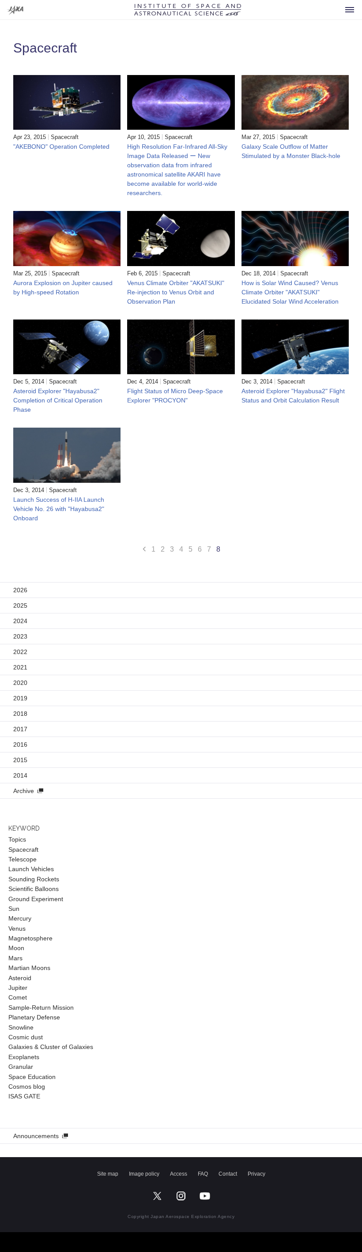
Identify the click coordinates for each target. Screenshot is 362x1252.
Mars (15, 958)
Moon (16, 947)
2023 (20, 636)
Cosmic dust (25, 1037)
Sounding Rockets (33, 879)
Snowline (21, 1027)
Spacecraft (65, 137)
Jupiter (17, 987)
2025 (20, 605)
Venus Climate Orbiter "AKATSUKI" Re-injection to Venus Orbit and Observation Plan (175, 292)
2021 (20, 667)
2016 (20, 744)
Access (178, 1174)
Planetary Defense (34, 1017)
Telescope (22, 859)
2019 (20, 698)
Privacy (256, 1174)
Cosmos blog (26, 1086)
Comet (17, 997)
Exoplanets (23, 1056)
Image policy (144, 1174)
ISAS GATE (24, 1096)
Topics (17, 839)
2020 (20, 682)
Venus (17, 928)
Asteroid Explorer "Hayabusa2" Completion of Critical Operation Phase (57, 400)
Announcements (36, 1135)
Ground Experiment (35, 898)
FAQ (203, 1174)
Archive (23, 790)
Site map (107, 1174)
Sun (13, 908)
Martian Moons (29, 967)
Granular (20, 1066)
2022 (20, 651)
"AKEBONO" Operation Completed (61, 146)
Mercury (19, 918)
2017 (20, 729)
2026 (20, 590)
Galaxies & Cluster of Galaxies (50, 1046)
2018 (20, 713)
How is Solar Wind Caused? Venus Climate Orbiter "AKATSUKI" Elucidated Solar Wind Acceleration (290, 292)
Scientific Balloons (33, 888)
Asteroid (19, 977)
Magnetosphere (30, 938)
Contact (228, 1174)
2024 (20, 620)
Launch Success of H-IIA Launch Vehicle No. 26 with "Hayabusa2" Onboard (58, 509)
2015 (20, 759)
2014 (20, 775)
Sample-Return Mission (41, 1007)
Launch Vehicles (31, 868)
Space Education (32, 1076)
